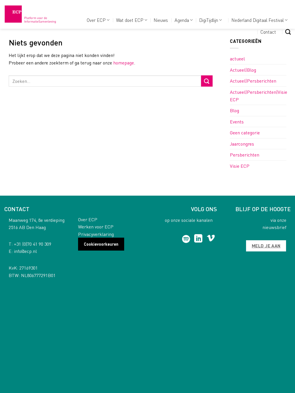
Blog (234, 110)
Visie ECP (239, 166)
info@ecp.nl (25, 251)
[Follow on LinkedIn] (198, 239)
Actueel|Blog (243, 70)
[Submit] (207, 81)
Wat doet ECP (129, 20)
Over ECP (96, 20)
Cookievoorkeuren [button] (101, 244)
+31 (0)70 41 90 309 (32, 244)
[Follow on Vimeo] (211, 239)
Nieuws (161, 20)
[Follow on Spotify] (186, 239)
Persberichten (244, 155)
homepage (123, 63)
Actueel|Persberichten (253, 81)
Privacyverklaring (96, 234)
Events (237, 122)
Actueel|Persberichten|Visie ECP (258, 95)
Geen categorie (245, 132)
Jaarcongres (242, 144)
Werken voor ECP (96, 227)
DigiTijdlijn (208, 20)
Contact (268, 32)
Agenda (182, 20)
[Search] (288, 32)
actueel (237, 59)
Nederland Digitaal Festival (257, 20)
